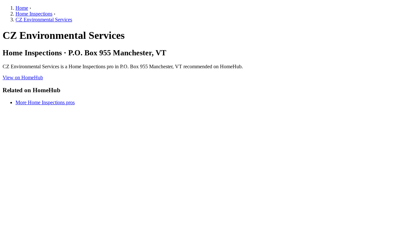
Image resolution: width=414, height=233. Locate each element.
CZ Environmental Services (44, 19)
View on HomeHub (23, 77)
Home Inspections (34, 14)
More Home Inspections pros (45, 102)
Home (22, 8)
